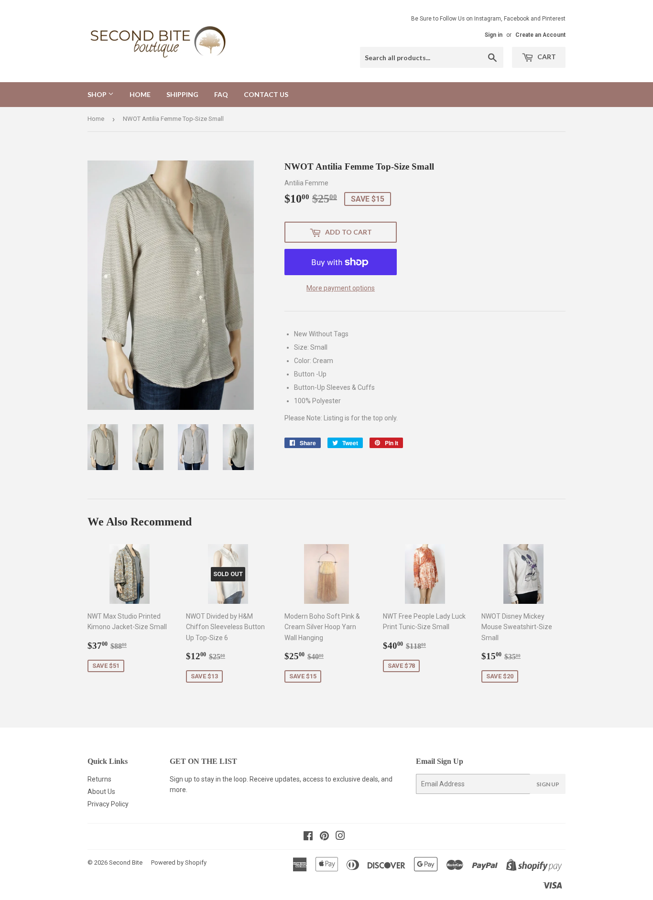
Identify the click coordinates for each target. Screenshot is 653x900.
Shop (97, 94)
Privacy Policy (108, 804)
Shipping (182, 94)
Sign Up (547, 784)
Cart (546, 57)
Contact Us (266, 94)
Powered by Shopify (179, 862)
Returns (99, 779)
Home (140, 94)
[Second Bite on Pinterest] (324, 837)
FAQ (221, 94)
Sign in (493, 35)
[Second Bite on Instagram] (340, 837)
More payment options (340, 288)
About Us (101, 791)
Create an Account (540, 35)
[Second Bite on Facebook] (308, 837)
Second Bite (125, 862)
